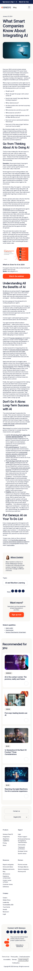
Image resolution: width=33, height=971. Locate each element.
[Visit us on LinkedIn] (7, 932)
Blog (4, 871)
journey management (16, 338)
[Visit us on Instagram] (11, 932)
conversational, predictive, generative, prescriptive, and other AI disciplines (16, 454)
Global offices (6, 900)
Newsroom (6, 911)
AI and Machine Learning (15, 583)
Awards (5, 909)
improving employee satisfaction (19, 349)
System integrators (23, 869)
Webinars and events (8, 869)
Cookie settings (23, 959)
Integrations (6, 836)
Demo (4, 845)
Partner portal (22, 871)
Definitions (6, 887)
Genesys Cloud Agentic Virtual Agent (16, 632)
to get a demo (10, 545)
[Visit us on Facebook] (18, 932)
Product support (22, 836)
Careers (5, 897)
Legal (4, 914)
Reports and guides (8, 864)
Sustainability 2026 (8, 905)
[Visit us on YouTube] (21, 932)
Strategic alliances (23, 867)
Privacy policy (14, 956)
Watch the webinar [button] (16, 276)
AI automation (9, 630)
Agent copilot (9, 628)
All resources (6, 874)
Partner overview (22, 864)
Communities (21, 845)
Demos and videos (8, 867)
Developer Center (23, 851)
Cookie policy (15, 963)
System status (22, 853)
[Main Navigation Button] (29, 7)
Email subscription (25, 956)
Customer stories (8, 884)
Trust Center (6, 907)
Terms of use (5, 956)
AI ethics (12, 462)
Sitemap (14, 959)
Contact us (16, 811)
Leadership (6, 902)
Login (19, 834)
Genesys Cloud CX (8, 834)
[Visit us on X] (14, 932)
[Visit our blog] (25, 932)
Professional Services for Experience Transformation (24, 840)
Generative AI (6, 209)
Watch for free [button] (24, 2)
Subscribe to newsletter (19, 945)
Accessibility (6, 959)
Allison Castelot (17, 557)
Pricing (5, 843)
